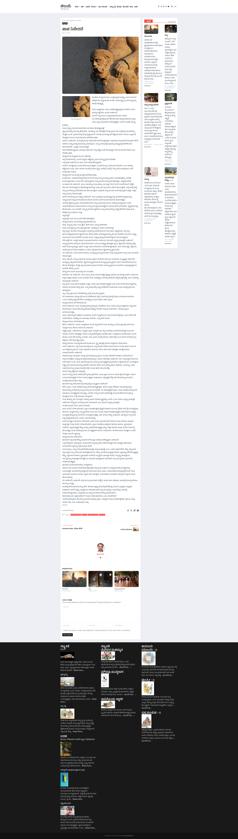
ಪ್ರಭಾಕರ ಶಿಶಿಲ (100, 554)
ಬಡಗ (136, 6)
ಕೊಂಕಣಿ (125, 6)
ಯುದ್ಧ (146, 179)
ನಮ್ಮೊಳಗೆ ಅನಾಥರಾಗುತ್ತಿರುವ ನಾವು (72, 770)
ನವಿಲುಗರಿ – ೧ (149, 649)
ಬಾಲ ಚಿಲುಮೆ (102, 6)
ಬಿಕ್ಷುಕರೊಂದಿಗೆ (65, 803)
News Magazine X (129, 835)
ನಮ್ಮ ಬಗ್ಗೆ (113, 6)
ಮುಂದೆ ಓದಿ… (125, 667)
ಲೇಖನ (93, 6)
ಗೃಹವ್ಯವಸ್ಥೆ (63, 674)
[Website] (100, 557)
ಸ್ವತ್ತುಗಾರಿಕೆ (168, 103)
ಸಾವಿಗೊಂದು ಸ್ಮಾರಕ (112, 699)
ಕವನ (76, 6)
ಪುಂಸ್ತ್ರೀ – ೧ (148, 679)
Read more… (79, 670)
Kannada (84, 514)
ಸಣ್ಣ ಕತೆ (64, 646)
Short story (102, 514)
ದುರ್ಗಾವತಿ (65, 589)
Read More (147, 86)
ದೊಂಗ (62, 649)
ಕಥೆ (82, 6)
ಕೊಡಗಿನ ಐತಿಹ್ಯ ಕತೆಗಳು (76, 514)
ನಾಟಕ (88, 6)
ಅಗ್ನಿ (89, 589)
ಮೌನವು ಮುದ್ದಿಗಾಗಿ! (112, 671)
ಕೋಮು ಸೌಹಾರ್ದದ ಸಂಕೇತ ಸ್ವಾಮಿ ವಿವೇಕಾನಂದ (77, 739)
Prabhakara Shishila (93, 514)
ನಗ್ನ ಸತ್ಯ (63, 706)
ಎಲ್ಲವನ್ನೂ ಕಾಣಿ (172, 21)
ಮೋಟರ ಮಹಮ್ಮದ (112, 649)
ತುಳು (131, 6)
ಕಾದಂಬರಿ (147, 646)
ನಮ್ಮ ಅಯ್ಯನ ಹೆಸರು (119, 589)
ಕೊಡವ (119, 6)
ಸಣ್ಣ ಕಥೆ (71, 20)
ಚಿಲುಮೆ (65, 5)
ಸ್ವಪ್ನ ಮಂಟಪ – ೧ (151, 712)
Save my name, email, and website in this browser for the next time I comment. (97, 630)
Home (64, 20)
